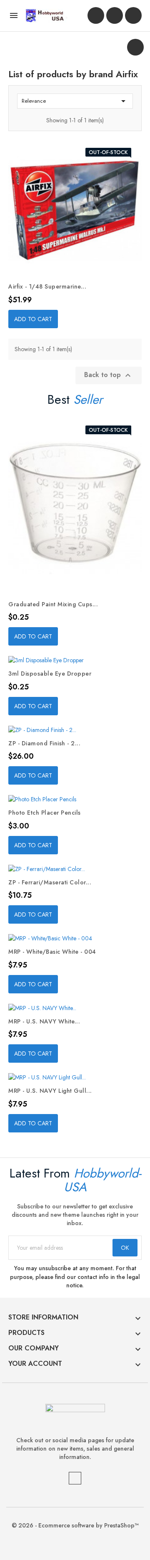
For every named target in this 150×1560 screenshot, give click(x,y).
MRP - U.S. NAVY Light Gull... (50, 1090)
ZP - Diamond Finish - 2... (44, 743)
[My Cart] (133, 15)
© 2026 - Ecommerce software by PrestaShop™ (75, 1525)
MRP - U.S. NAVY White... (44, 1021)
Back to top (108, 375)
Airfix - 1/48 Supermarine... (47, 286)
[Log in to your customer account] (96, 15)
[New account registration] (114, 15)
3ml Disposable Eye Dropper (49, 673)
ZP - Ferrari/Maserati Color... (49, 882)
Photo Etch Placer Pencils (44, 812)
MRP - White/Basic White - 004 (52, 951)
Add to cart (33, 319)
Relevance (75, 101)
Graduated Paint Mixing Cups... (53, 604)
